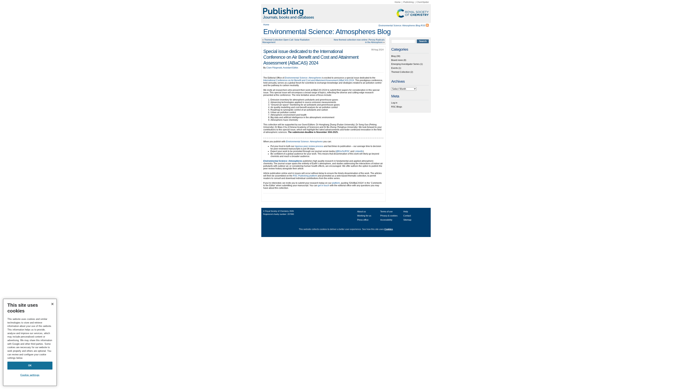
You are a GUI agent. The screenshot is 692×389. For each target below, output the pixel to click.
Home (398, 2)
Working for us (364, 215)
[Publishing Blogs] (346, 14)
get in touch (323, 185)
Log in (394, 103)
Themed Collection (400, 72)
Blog (393, 56)
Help (405, 211)
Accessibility (386, 220)
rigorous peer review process (309, 146)
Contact (407, 215)
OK (30, 365)
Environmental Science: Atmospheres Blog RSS (402, 25)
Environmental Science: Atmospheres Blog (327, 31)
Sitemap (407, 220)
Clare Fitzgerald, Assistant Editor (282, 67)
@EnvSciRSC (343, 151)
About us (361, 211)
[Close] (52, 304)
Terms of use (386, 211)
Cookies (388, 229)
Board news (397, 60)
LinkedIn (359, 151)
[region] (30, 342)
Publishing (408, 2)
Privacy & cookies (389, 215)
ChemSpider (422, 2)
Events (394, 68)
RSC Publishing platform (305, 176)
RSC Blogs (396, 107)
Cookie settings (29, 375)
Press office (363, 220)
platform (336, 183)
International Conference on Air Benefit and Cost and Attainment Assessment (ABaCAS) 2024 (308, 80)
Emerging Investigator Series (405, 64)
